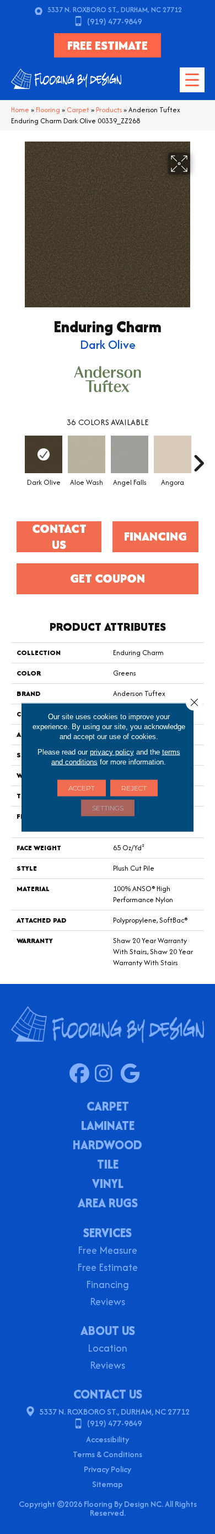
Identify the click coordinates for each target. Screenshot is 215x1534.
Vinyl (107, 1184)
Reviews (107, 1302)
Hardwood (107, 1146)
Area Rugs (108, 1204)
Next (198, 457)
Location (107, 1349)
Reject (134, 787)
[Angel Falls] (129, 454)
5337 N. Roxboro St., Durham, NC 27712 (114, 9)
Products (109, 109)
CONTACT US (107, 1394)
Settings (107, 807)
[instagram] (107, 1074)
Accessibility (107, 1439)
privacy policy (112, 751)
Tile (108, 1165)
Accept (81, 787)
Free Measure (107, 1251)
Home (20, 109)
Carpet (78, 109)
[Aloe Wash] (86, 454)
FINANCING (155, 536)
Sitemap (107, 1484)
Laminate (108, 1126)
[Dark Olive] (43, 454)
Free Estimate (107, 1268)
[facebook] (81, 1074)
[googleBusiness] (132, 1074)
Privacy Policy (107, 1469)
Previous (16, 457)
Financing (107, 1285)
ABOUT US (107, 1330)
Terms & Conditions (107, 1454)
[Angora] (172, 454)
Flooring (48, 109)
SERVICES (107, 1233)
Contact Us (59, 536)
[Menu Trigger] (192, 79)
